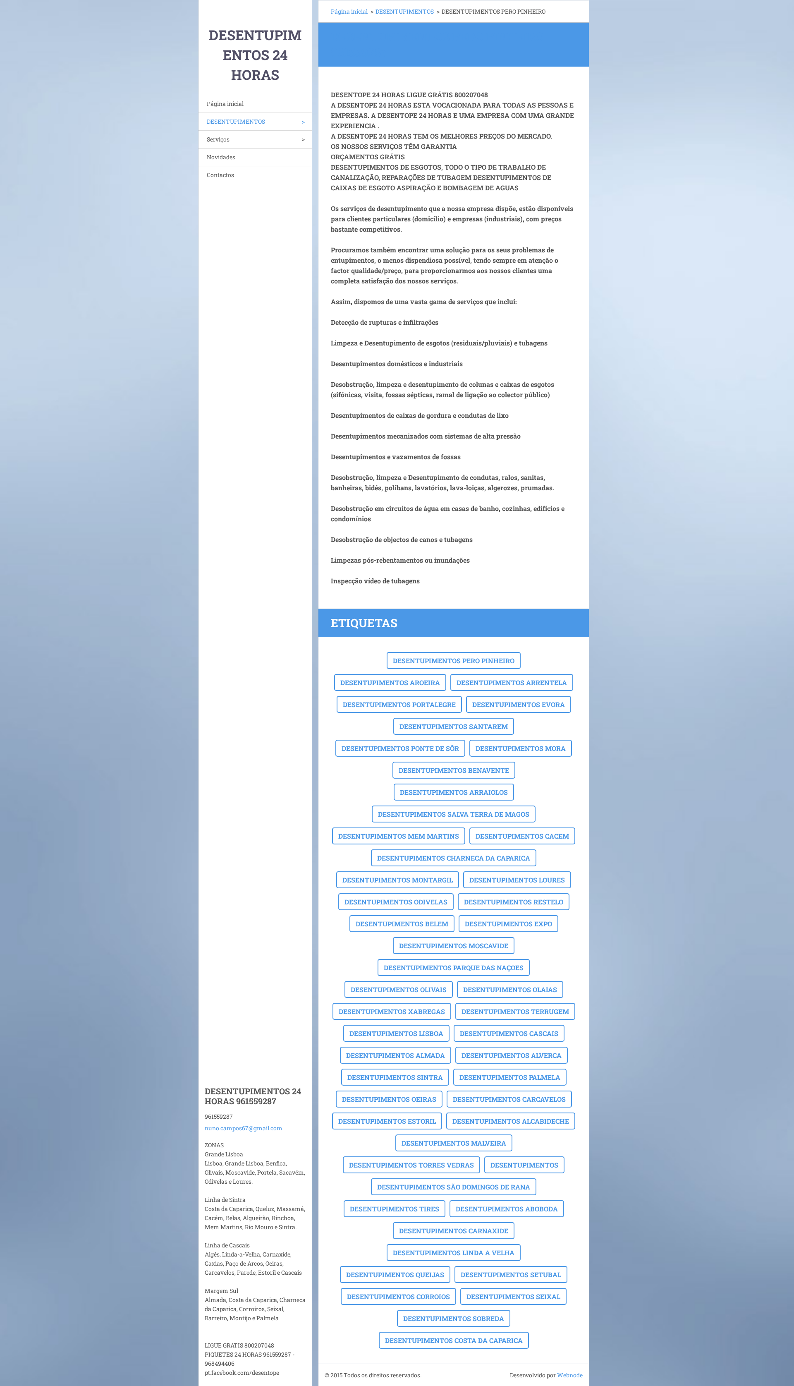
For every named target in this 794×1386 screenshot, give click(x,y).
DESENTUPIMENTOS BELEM (402, 923)
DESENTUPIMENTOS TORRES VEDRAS (411, 1165)
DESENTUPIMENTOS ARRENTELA (512, 682)
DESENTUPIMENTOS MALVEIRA (454, 1143)
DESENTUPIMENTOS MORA (521, 748)
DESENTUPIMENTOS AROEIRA (390, 682)
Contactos (220, 175)
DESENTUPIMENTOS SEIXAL (513, 1296)
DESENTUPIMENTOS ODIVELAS (395, 901)
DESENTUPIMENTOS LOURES (517, 879)
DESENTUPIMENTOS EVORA (518, 704)
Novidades (221, 157)
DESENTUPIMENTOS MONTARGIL (397, 879)
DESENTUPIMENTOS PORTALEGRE (399, 704)
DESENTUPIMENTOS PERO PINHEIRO (453, 660)
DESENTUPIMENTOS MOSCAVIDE (453, 945)
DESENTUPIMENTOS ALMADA (395, 1055)
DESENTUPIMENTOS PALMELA (509, 1077)
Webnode (570, 1375)
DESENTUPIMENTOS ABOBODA (507, 1208)
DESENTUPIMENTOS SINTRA (395, 1077)
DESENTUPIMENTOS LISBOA (396, 1033)
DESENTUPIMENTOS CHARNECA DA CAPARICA (453, 858)
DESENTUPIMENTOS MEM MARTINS (398, 836)
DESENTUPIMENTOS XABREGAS (392, 1011)
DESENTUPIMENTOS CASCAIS (509, 1033)
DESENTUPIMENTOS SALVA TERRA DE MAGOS (453, 814)
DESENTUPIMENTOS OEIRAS (389, 1099)
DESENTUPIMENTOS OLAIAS (510, 989)
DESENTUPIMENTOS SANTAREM (453, 726)
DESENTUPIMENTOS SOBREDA (453, 1318)
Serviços (218, 139)
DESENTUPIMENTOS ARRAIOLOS (454, 792)
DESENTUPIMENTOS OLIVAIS (399, 989)
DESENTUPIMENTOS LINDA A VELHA (453, 1252)
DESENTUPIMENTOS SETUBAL (511, 1274)
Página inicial (225, 104)
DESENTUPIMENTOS (236, 121)
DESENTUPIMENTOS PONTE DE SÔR (400, 748)
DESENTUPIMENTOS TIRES (394, 1208)
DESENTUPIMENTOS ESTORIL (387, 1121)
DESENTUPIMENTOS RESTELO (513, 901)
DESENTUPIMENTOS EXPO (508, 923)
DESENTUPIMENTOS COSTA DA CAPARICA (454, 1340)
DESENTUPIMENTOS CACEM (522, 836)
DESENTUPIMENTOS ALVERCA (512, 1055)
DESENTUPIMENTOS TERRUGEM (515, 1011)
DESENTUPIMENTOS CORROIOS (398, 1296)
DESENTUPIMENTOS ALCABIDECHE (510, 1121)
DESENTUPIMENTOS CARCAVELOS (509, 1099)
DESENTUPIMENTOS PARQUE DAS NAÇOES (454, 967)
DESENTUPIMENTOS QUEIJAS (395, 1274)
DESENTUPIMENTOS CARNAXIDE (453, 1230)
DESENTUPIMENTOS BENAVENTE (454, 770)
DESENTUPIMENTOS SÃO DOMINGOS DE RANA (453, 1186)
